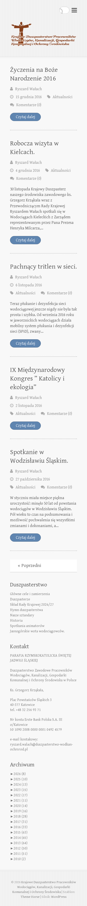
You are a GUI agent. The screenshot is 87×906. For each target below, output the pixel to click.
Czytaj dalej (25, 117)
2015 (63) (20, 832)
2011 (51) (20, 854)
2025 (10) (20, 779)
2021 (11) (20, 801)
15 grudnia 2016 (29, 97)
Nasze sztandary (22, 615)
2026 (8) (20, 774)
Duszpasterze (20, 599)
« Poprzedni (29, 565)
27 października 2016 (33, 479)
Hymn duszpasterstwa (26, 610)
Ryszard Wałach (28, 89)
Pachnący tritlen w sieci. (43, 266)
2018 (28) (20, 816)
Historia (16, 621)
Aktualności (62, 97)
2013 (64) (20, 843)
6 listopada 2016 (29, 285)
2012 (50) (20, 848)
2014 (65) (20, 838)
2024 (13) (20, 785)
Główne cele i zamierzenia (30, 594)
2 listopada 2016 (29, 405)
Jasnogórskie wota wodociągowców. (37, 631)
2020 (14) (20, 806)
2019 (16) (20, 811)
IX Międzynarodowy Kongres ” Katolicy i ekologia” (37, 378)
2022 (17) (20, 795)
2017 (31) (20, 822)
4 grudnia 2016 (28, 170)
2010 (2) (20, 859)
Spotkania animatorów (27, 626)
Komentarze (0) (28, 105)
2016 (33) (20, 827)
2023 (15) (20, 790)
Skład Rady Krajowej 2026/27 (32, 605)
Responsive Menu (74, 10)
